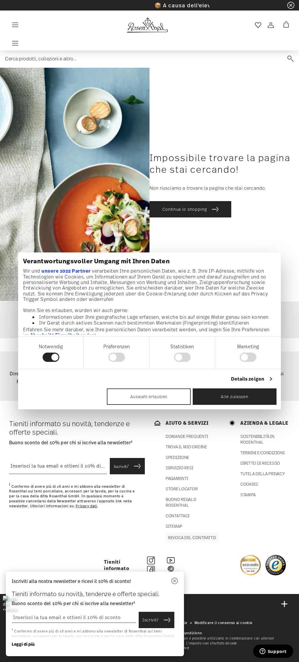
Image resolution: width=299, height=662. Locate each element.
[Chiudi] (174, 581)
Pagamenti (177, 478)
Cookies (249, 484)
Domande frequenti (187, 436)
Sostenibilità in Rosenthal (257, 439)
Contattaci (178, 515)
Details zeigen (247, 379)
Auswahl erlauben (148, 396)
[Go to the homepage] (147, 25)
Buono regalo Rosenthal (181, 502)
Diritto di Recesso (260, 463)
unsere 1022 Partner (66, 270)
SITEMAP (174, 526)
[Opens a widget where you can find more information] (273, 651)
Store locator (181, 489)
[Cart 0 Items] (285, 25)
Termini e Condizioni (262, 452)
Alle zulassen (234, 396)
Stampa (247, 494)
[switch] (116, 357)
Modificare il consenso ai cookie (223, 623)
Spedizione (177, 457)
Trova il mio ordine (186, 447)
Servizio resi (179, 468)
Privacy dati (86, 506)
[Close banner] (290, 5)
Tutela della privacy (262, 473)
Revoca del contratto (192, 537)
